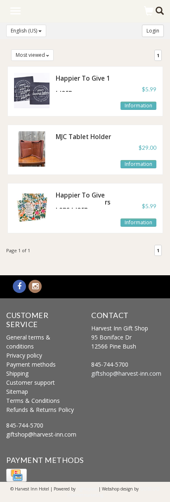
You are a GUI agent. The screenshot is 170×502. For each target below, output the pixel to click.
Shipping (17, 373)
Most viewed (31, 54)
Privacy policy (24, 355)
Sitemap (17, 391)
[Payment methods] (16, 475)
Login (152, 30)
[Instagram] (35, 287)
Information (138, 105)
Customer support (30, 382)
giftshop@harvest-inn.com (41, 434)
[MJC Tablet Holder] (32, 148)
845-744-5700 (24, 425)
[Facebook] (19, 287)
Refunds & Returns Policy (40, 410)
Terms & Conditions (33, 400)
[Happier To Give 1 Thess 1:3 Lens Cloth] (32, 89)
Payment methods (31, 364)
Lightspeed (87, 489)
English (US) (24, 30)
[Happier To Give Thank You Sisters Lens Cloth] (32, 206)
